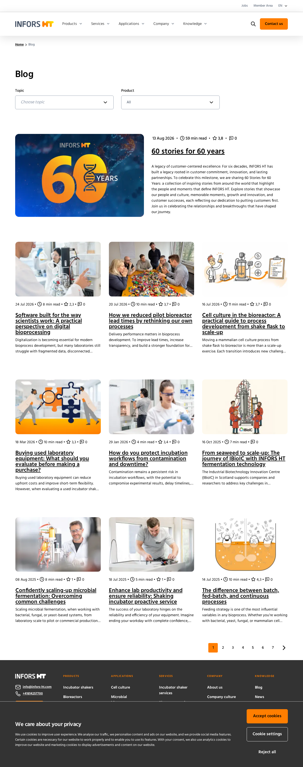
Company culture (221, 697)
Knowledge (192, 24)
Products (69, 24)
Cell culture (120, 688)
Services (97, 24)
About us (215, 688)
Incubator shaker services (173, 690)
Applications (129, 24)
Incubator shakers (78, 688)
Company (161, 24)
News (259, 697)
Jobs (244, 6)
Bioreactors (72, 697)
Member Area (263, 6)
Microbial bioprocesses (122, 700)
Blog (258, 688)
